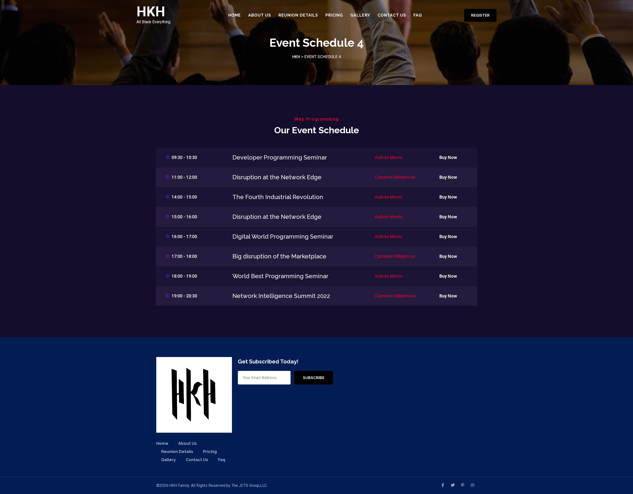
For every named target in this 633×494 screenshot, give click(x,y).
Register (480, 15)
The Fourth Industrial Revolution (277, 197)
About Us (259, 15)
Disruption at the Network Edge (276, 177)
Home (234, 15)
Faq (417, 15)
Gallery (360, 15)
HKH (150, 12)
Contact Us (392, 15)
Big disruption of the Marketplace (279, 256)
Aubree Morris (389, 157)
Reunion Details (298, 15)
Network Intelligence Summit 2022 (281, 295)
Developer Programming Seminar (279, 157)
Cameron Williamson (395, 177)
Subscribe (313, 378)
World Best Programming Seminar (280, 276)
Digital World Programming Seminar (282, 236)
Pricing (334, 15)
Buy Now (448, 157)
